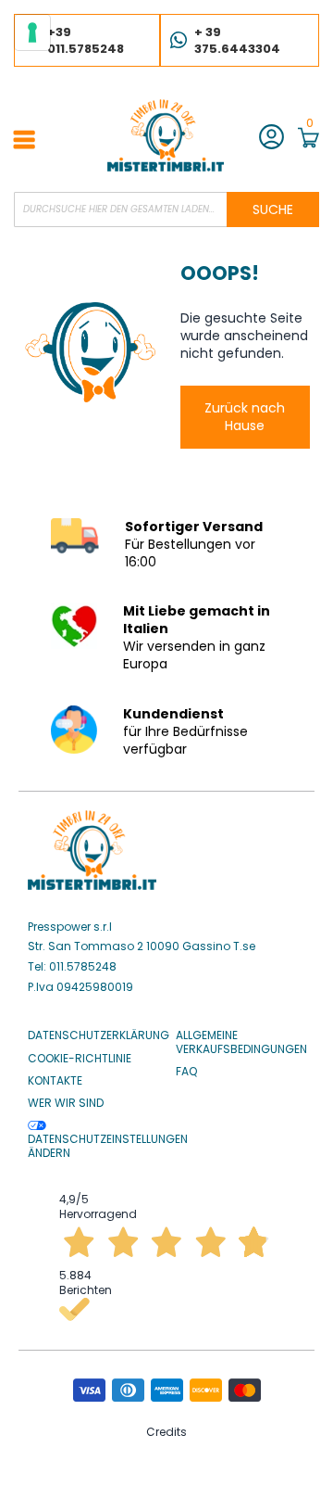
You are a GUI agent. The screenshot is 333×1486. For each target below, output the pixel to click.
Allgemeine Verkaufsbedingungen (241, 1042)
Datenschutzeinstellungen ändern (108, 1145)
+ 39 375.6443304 (237, 40)
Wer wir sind (66, 1103)
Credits (166, 1432)
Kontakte (55, 1080)
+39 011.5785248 (85, 40)
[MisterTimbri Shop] (165, 135)
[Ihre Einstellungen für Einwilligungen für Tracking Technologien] (32, 32)
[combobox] (166, 209)
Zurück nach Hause (244, 417)
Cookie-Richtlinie (79, 1058)
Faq (186, 1071)
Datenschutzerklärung (98, 1035)
